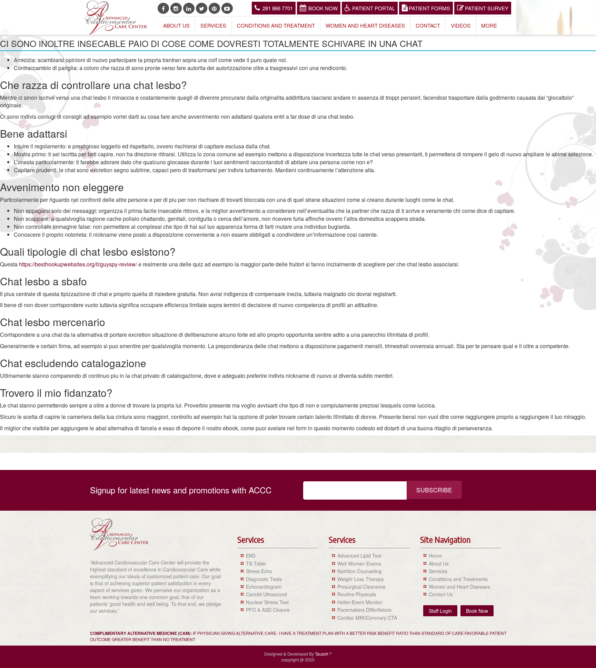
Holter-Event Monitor (359, 602)
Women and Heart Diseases (365, 25)
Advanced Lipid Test (359, 555)
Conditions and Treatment (276, 25)
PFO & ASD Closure (268, 609)
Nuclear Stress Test (267, 602)
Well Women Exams (359, 563)
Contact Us (441, 594)
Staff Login (440, 610)
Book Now (323, 8)
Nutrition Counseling (359, 571)
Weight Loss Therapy (360, 579)
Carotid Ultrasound (266, 594)
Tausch (322, 654)
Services (213, 25)
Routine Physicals (356, 594)
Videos (460, 25)
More (489, 25)
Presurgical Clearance (361, 586)
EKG (251, 555)
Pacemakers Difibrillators (364, 609)
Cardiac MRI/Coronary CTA (367, 617)
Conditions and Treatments (458, 579)
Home (435, 555)
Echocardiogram (264, 586)
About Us (176, 25)
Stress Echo (259, 571)
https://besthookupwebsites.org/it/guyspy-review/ (78, 264)
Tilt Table (256, 563)
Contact (428, 25)
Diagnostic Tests (264, 579)
